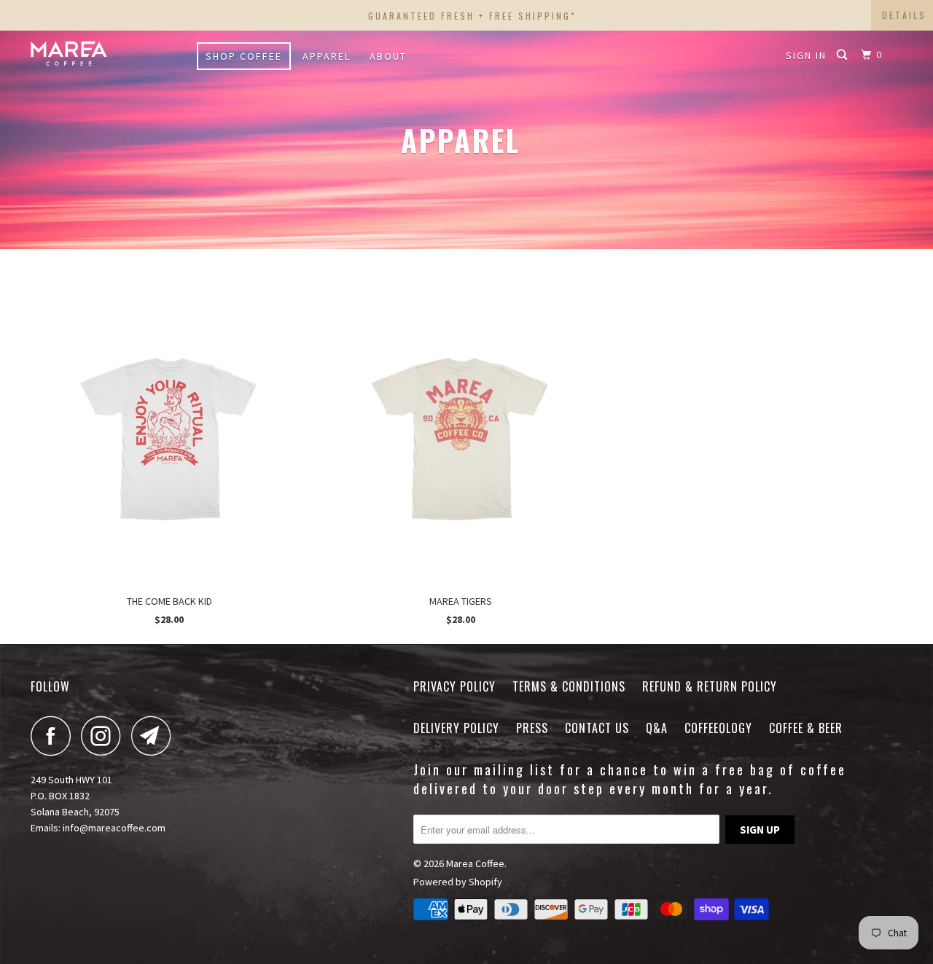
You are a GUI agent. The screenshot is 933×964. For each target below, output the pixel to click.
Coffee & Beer (806, 728)
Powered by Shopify (457, 881)
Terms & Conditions (568, 686)
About (388, 56)
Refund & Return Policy (709, 686)
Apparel (326, 56)
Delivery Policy (456, 728)
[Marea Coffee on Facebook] (55, 736)
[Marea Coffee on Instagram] (105, 736)
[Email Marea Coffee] (155, 736)
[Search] (844, 55)
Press (532, 728)
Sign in (806, 55)
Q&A (657, 728)
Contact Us (597, 728)
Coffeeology (718, 728)
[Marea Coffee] (105, 53)
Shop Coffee (244, 56)
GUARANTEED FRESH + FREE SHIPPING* (472, 15)
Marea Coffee (475, 863)
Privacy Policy (454, 686)
